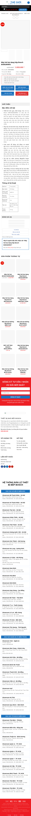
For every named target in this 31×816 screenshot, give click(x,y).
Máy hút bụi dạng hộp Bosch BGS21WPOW (23, 276)
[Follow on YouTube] (12, 466)
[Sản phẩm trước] (14, 17)
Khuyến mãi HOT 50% (11, 9)
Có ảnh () (16, 229)
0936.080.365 (4, 431)
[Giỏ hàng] (28, 2)
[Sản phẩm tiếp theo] (17, 17)
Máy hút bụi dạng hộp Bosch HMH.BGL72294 (23, 299)
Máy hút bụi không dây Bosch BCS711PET (23, 323)
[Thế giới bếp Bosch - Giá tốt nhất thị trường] (15, 2)
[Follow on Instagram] (4, 466)
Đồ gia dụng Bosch (16, 13)
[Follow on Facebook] (2, 466)
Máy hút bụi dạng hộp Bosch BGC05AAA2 (8, 299)
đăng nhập (10, 247)
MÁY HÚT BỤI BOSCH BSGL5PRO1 (8, 347)
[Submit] (28, 7)
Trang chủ (4, 13)
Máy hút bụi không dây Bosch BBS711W (8, 323)
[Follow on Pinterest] (10, 466)
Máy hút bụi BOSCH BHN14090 (8, 275)
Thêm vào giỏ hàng (7, 87)
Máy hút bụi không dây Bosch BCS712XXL (8, 370)
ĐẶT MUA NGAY (22, 87)
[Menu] (2, 2)
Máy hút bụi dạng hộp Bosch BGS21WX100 (23, 347)
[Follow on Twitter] (7, 466)
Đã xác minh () (16, 232)
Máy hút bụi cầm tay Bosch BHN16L (23, 370)
